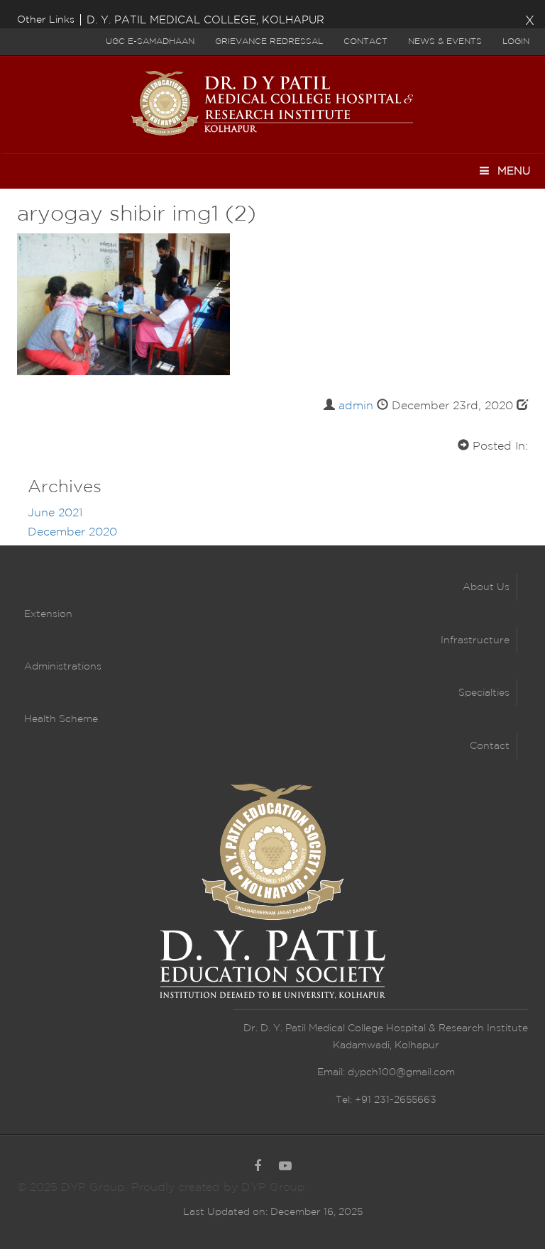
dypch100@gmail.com (401, 1072)
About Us (486, 587)
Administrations (62, 666)
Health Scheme (61, 719)
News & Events (445, 41)
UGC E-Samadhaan (150, 41)
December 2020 (72, 532)
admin (355, 406)
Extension (48, 614)
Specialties (484, 693)
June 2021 (55, 513)
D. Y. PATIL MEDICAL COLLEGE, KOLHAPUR (205, 20)
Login (515, 41)
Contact (365, 41)
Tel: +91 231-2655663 (386, 1100)
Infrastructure (475, 640)
